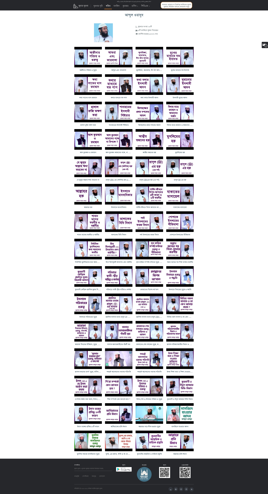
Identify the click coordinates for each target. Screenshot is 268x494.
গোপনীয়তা (85, 475)
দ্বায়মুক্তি (76, 475)
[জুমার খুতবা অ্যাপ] (191, 489)
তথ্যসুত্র (94, 475)
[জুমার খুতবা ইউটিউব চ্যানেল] (181, 489)
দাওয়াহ (101, 468)
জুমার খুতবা (83, 5)
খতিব (108, 5)
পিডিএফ (145, 5)
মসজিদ (116, 5)
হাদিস (134, 5)
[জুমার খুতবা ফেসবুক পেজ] (176, 489)
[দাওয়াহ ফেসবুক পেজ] (144, 473)
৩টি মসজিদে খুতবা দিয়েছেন (147, 30)
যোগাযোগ (102, 475)
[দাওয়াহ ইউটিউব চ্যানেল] (186, 489)
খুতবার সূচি (98, 5)
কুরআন (125, 5)
